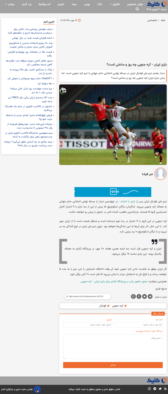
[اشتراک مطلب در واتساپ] (133, 296)
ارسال (113, 365)
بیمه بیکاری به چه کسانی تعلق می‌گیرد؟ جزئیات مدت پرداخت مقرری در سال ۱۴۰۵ (28, 144)
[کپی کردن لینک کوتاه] (86, 296)
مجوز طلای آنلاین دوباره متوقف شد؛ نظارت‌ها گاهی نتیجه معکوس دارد (29, 63)
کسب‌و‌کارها (45, 4)
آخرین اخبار (48, 22)
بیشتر (10, 4)
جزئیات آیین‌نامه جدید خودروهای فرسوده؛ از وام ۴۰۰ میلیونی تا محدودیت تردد (29, 126)
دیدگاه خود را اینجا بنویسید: (149, 331)
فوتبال (103, 306)
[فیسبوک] (138, 297)
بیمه (74, 4)
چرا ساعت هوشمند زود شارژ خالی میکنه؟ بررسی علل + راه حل (31, 90)
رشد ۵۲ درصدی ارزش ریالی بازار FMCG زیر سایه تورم (30, 99)
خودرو (61, 4)
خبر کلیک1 (147, 174)
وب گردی (26, 4)
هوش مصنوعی (135, 4)
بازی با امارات (127, 201)
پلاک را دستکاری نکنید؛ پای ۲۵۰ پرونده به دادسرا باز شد (31, 71)
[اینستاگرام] (149, 389)
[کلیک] (157, 4)
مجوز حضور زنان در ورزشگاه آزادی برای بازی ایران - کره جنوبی (114, 281)
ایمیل (109, 319)
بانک (99, 4)
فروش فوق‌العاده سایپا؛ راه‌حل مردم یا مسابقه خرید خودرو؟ (29, 117)
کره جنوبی (118, 306)
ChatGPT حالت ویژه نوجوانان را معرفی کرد (29, 79)
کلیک (77, 389)
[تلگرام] (150, 297)
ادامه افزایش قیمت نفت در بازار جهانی (32, 38)
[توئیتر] (144, 297)
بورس (87, 4)
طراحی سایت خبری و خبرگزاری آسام (17, 389)
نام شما (159, 319)
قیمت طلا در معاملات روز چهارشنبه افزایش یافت (30, 54)
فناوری (116, 4)
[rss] (165, 389)
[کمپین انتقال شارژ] (113, 192)
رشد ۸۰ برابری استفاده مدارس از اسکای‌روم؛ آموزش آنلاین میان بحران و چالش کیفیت (30, 45)
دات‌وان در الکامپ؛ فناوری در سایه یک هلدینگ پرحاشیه (28, 108)
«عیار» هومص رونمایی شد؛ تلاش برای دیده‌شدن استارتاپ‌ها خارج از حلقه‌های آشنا (30, 31)
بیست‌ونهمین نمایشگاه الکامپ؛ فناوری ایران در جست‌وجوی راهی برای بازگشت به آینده (28, 135)
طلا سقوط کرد (44, 84)
